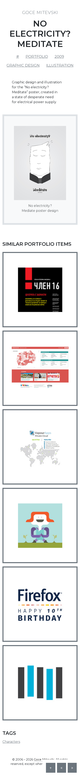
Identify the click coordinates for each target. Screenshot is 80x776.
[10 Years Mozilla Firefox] (40, 604)
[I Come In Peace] (40, 525)
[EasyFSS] (40, 682)
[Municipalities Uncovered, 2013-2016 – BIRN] (40, 368)
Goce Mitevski (40, 12)
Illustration (59, 65)
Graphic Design (23, 65)
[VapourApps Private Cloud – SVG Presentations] (40, 447)
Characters (11, 742)
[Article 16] (40, 289)
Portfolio (37, 56)
